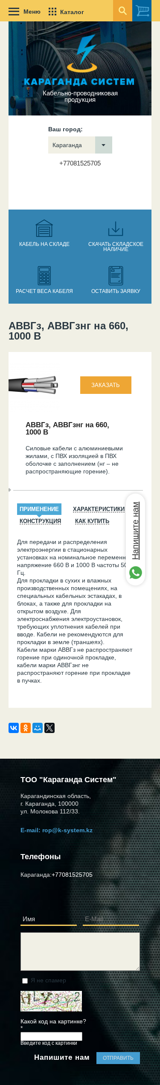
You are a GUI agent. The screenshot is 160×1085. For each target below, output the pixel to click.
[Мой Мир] (37, 728)
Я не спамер (48, 980)
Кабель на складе (44, 244)
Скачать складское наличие (115, 246)
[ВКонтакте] (14, 728)
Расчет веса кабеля (44, 291)
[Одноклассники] (25, 728)
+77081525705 (80, 163)
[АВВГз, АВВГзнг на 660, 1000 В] (34, 409)
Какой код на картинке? (53, 1025)
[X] (49, 728)
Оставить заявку (115, 291)
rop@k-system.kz (67, 830)
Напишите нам (135, 531)
